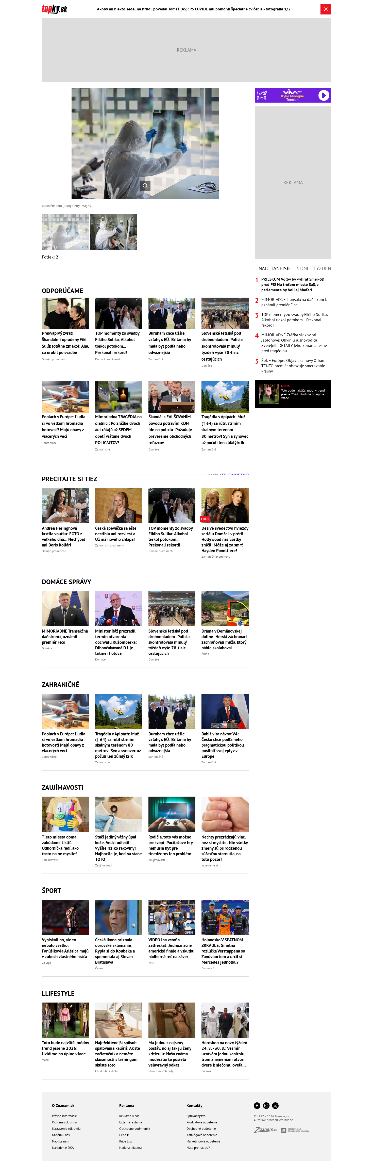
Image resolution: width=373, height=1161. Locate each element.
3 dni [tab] (302, 268)
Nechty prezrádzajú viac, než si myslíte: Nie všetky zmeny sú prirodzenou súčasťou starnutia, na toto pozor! (224, 848)
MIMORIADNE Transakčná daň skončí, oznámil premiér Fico (65, 636)
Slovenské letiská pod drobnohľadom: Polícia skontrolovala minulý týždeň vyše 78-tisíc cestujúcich (169, 642)
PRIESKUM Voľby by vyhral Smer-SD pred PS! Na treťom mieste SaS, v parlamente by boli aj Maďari (292, 284)
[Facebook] (257, 1106)
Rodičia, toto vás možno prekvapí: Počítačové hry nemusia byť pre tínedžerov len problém (170, 845)
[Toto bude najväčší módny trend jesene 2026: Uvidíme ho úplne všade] (65, 1020)
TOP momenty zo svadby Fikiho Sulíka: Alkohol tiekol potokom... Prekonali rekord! (170, 536)
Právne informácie (64, 1116)
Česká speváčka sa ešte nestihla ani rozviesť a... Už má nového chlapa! (116, 533)
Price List (125, 1141)
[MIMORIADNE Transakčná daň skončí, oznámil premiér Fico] (65, 608)
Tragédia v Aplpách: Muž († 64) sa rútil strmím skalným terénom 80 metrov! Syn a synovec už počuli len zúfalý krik (118, 745)
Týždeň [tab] (322, 268)
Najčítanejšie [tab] (275, 268)
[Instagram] (266, 1106)
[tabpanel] (293, 325)
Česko (99, 968)
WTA (151, 962)
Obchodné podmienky (134, 1128)
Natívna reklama (130, 1148)
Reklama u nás (129, 1116)
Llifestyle (58, 993)
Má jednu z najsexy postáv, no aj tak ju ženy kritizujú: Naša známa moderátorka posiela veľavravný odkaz (169, 1054)
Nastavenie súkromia (66, 1128)
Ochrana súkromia (64, 1122)
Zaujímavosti (62, 787)
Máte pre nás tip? (198, 1148)
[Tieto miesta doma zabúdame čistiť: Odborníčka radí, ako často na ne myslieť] (65, 814)
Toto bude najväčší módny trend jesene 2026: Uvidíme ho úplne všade (65, 1048)
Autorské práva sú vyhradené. (274, 1120)
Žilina (205, 654)
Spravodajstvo (196, 1116)
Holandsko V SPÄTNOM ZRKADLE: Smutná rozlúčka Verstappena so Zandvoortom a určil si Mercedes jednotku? (223, 951)
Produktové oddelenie (202, 1122)
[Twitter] (275, 1106)
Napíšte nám (60, 1141)
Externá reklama (130, 1122)
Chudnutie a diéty (106, 1071)
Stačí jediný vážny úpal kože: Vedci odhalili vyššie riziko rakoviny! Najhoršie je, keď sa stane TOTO (118, 848)
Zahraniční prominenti (109, 545)
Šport (51, 890)
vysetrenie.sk (209, 865)
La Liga (46, 962)
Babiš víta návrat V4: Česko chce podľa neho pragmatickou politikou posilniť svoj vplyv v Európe (222, 745)
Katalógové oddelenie (202, 1135)
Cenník (124, 1135)
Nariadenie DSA (63, 1148)
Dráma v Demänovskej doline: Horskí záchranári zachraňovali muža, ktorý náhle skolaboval (224, 639)
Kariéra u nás (61, 1135)
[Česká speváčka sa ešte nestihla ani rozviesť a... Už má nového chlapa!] (118, 505)
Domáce (47, 648)
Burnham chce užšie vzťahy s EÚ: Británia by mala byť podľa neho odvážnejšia (169, 742)
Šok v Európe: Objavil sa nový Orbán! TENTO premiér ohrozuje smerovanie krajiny (293, 366)
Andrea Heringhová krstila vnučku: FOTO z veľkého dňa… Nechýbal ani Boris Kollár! (63, 536)
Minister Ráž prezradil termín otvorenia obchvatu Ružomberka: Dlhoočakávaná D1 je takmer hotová (116, 642)
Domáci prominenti (54, 551)
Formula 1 (208, 968)
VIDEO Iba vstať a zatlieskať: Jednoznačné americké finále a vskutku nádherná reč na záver (171, 948)
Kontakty (194, 1105)
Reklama (126, 1105)
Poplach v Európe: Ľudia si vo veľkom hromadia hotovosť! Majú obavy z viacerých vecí (63, 742)
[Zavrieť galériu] (325, 9)
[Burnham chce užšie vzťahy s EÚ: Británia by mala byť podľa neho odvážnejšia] (172, 711)
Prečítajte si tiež (69, 479)
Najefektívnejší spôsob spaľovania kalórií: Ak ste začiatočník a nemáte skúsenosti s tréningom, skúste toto (117, 1054)
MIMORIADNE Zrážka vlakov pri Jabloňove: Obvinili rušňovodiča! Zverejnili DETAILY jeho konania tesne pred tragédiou (294, 342)
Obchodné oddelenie (201, 1128)
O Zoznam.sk (63, 1105)
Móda (45, 1060)
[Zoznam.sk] (267, 1131)
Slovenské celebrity (161, 1071)
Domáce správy (66, 581)
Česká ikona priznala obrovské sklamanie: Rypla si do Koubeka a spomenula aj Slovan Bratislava (115, 951)
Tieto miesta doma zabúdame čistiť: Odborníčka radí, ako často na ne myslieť (60, 845)
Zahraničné (60, 684)
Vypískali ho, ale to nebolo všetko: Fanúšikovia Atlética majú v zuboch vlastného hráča (65, 948)
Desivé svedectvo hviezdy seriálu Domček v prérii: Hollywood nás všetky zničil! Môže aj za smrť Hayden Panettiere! (224, 539)
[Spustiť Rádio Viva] (292, 91)
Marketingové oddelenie (203, 1141)
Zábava (206, 1071)
